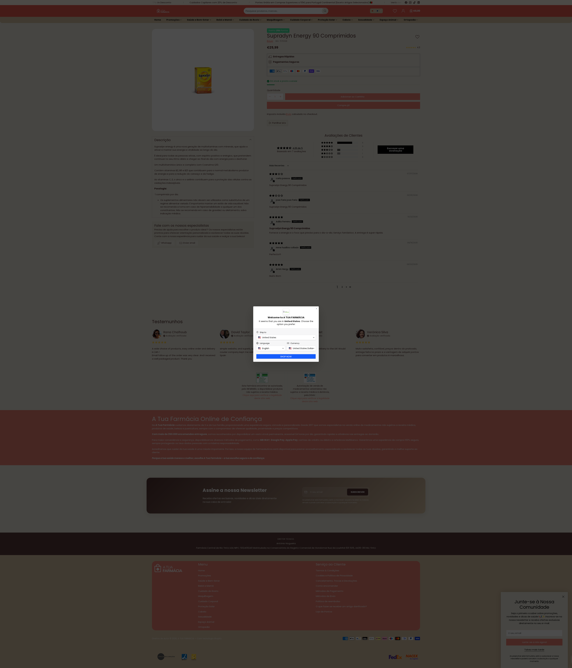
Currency (294, 343)
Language (265, 343)
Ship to (263, 332)
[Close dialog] (316, 308)
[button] (286, 337)
